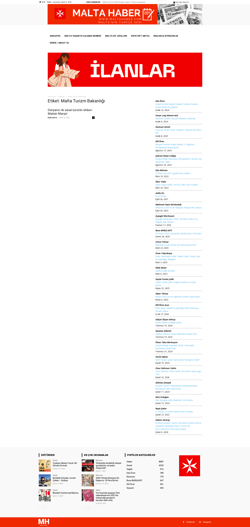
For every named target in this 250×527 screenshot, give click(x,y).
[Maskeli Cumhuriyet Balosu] (45, 495)
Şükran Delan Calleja (165, 155)
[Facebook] (183, 522)
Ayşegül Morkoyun (164, 216)
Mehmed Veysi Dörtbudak (168, 204)
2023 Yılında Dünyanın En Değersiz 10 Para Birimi (107, 479)
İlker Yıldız (160, 181)
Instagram (207, 522)
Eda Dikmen (161, 170)
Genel (55, 460)
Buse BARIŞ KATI (163, 230)
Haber (98, 490)
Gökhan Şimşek (163, 382)
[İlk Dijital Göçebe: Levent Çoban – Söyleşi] (45, 480)
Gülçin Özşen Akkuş (165, 319)
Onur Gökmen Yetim (165, 368)
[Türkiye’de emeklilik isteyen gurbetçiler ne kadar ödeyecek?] (88, 465)
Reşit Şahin (52, 117)
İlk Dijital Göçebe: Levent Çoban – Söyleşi (64, 479)
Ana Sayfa (52, 96)
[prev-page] (40, 507)
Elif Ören (159, 141)
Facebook (190, 522)
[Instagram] (200, 522)
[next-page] (45, 507)
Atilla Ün (159, 193)
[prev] (160, 2)
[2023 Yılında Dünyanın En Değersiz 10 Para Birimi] (88, 480)
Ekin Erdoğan (162, 397)
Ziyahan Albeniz (163, 331)
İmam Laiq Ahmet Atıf (166, 115)
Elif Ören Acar (162, 305)
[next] (164, 2)
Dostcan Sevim (162, 126)
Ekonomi (99, 460)
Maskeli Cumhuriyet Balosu (65, 493)
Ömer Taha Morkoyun (166, 342)
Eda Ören (159, 101)
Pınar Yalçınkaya (163, 253)
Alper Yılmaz (161, 293)
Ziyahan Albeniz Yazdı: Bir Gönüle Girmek (65, 464)
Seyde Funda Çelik (164, 279)
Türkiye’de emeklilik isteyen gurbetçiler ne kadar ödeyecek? (108, 465)
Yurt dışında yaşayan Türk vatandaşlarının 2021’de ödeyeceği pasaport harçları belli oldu (108, 496)
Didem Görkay (162, 420)
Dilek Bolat (160, 267)
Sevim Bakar (161, 356)
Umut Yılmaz (161, 241)
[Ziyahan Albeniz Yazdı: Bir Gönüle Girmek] (45, 465)
